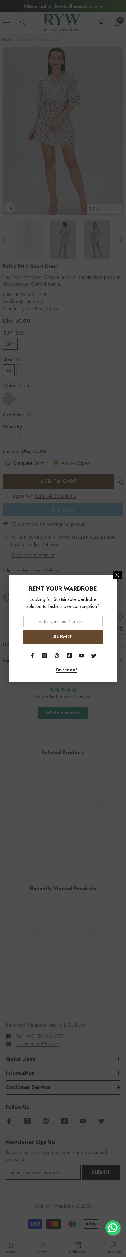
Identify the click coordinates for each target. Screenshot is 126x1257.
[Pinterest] (57, 655)
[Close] (117, 575)
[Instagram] (44, 655)
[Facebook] (32, 655)
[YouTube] (81, 655)
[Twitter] (94, 655)
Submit (63, 636)
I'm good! (66, 670)
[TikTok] (69, 655)
